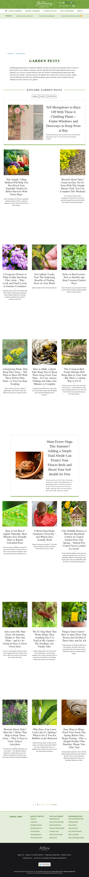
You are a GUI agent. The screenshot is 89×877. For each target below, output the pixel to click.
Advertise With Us (35, 828)
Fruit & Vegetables (67, 11)
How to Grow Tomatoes (56, 822)
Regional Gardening (32, 11)
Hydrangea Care (54, 818)
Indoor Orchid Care (55, 825)
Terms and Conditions (52, 855)
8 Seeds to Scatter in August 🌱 (24, 16)
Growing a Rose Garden (56, 828)
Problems (11, 53)
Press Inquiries (35, 831)
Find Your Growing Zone (75, 818)
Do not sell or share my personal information (50, 858)
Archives (54, 804)
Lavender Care (54, 831)
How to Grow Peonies (56, 834)
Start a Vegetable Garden (76, 837)
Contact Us (33, 822)
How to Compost (73, 834)
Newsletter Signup (36, 825)
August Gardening (15, 11)
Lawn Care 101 (73, 828)
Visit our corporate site (69, 871)
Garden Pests (20, 53)
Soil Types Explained (74, 831)
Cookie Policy (27, 858)
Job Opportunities (35, 834)
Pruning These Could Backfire (47, 16)
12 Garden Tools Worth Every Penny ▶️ (71, 16)
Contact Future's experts (34, 855)
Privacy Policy (66, 855)
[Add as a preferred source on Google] (44, 864)
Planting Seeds (73, 822)
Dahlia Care (53, 837)
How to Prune (72, 825)
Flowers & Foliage (50, 11)
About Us (33, 818)
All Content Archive (36, 837)
